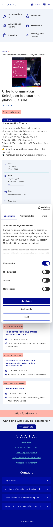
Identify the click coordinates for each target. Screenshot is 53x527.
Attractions (36, 15)
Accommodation (15, 15)
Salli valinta (26, 309)
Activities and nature (14, 25)
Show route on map (16, 185)
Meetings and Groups (37, 35)
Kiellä (26, 317)
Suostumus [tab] (9, 216)
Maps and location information (27, 457)
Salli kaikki (26, 301)
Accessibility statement (26, 462)
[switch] (46, 272)
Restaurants (36, 25)
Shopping (12, 35)
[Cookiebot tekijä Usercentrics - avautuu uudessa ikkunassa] (38, 208)
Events (4, 52)
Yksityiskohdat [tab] (26, 216)
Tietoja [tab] (43, 216)
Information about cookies (26, 447)
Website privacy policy (26, 452)
